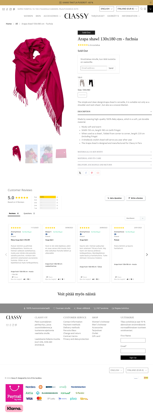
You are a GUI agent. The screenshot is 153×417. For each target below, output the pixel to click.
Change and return (72, 333)
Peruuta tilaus (69, 330)
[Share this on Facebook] (86, 173)
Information (129, 16)
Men (38, 16)
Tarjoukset (98, 16)
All (16, 24)
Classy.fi (14, 378)
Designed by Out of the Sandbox (30, 378)
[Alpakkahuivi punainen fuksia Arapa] (38, 86)
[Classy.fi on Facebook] (7, 10)
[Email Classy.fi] (4, 10)
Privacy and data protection (76, 339)
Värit (80, 77)
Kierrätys (113, 16)
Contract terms (70, 336)
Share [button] (16, 277)
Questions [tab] (28, 213)
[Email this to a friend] (98, 173)
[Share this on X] (80, 173)
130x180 (82, 95)
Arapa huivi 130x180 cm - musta (22, 271)
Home (9, 24)
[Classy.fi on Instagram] (11, 10)
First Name (126, 335)
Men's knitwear (99, 324)
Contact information (72, 322)
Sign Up (133, 357)
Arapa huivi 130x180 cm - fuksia (91, 267)
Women (28, 16)
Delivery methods (71, 327)
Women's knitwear (101, 322)
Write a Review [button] (137, 198)
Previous (6, 253)
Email (124, 346)
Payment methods (71, 324)
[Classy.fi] (76, 16)
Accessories (51, 16)
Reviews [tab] (12, 213)
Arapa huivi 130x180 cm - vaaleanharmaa (54, 265)
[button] (82, 83)
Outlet (95, 333)
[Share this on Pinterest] (92, 173)
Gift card (96, 336)
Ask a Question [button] (116, 198)
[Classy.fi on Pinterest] (14, 10)
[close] (150, 2)
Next (147, 253)
